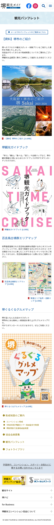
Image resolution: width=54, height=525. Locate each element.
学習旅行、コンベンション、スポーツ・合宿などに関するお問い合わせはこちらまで (27, 466)
